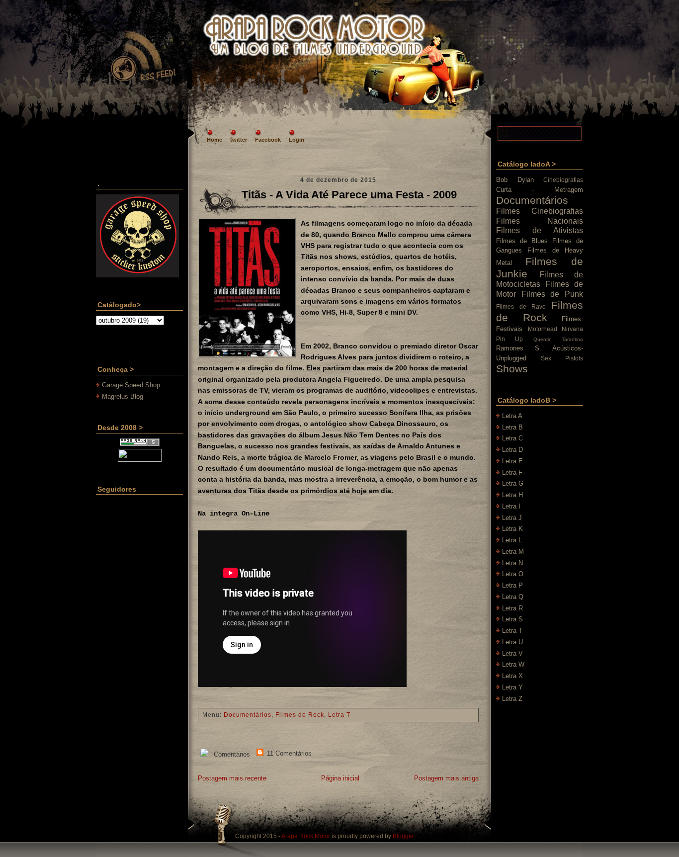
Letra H (512, 495)
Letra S (512, 619)
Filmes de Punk (552, 294)
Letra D (512, 449)
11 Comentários (288, 753)
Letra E (512, 461)
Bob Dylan (515, 179)
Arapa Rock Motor (305, 836)
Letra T (339, 714)
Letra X (512, 676)
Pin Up (509, 339)
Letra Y (512, 687)
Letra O (512, 574)
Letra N (512, 563)
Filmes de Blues (522, 241)
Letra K (512, 528)
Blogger (403, 836)
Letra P (512, 585)
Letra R (512, 608)
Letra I (511, 506)
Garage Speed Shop (131, 385)
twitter (238, 140)
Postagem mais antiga (446, 778)
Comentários (231, 754)
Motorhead (542, 329)
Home (214, 140)
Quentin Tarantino (558, 339)
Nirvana (572, 329)
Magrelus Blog (122, 396)
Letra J (512, 517)
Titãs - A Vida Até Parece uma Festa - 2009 (349, 194)
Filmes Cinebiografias (539, 211)
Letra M (513, 551)
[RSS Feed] (142, 56)
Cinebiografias (563, 179)
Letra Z (512, 698)
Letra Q (512, 596)
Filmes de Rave (521, 306)
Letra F (512, 472)
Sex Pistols (562, 358)
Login (296, 140)
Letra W (513, 664)
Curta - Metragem (539, 189)
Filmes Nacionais (539, 221)
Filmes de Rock (299, 714)
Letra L (512, 540)
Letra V (512, 653)
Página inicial (340, 778)
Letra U (512, 642)
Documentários (247, 714)
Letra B (512, 427)
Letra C (512, 438)
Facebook (268, 140)
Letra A (512, 416)
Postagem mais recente (232, 778)
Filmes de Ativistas (539, 230)
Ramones (509, 348)
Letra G (512, 483)
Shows (512, 368)
